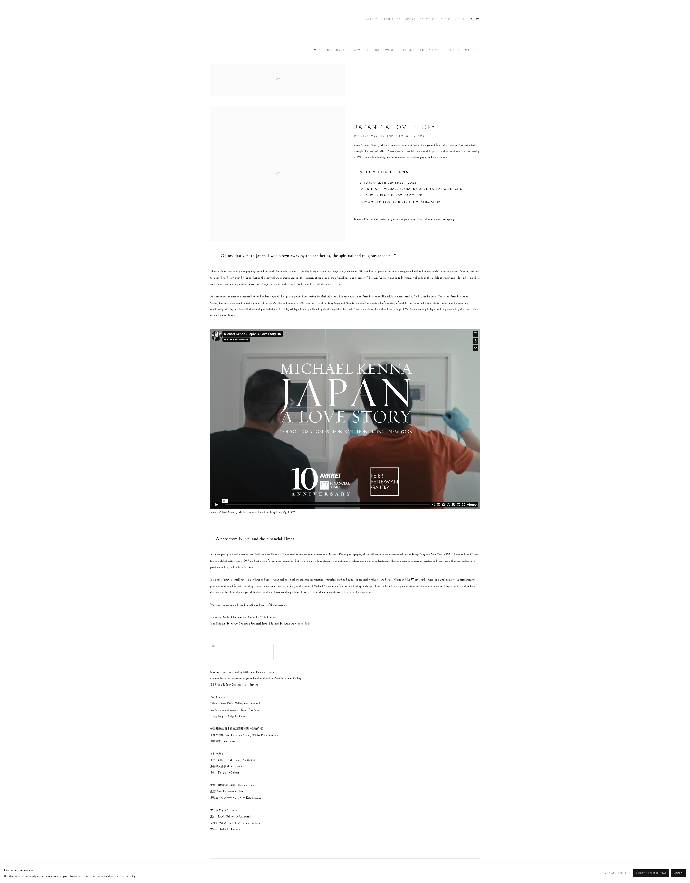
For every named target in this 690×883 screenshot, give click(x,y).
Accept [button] (678, 873)
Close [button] (385, 418)
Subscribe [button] (315, 471)
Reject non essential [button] (651, 873)
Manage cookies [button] (617, 873)
